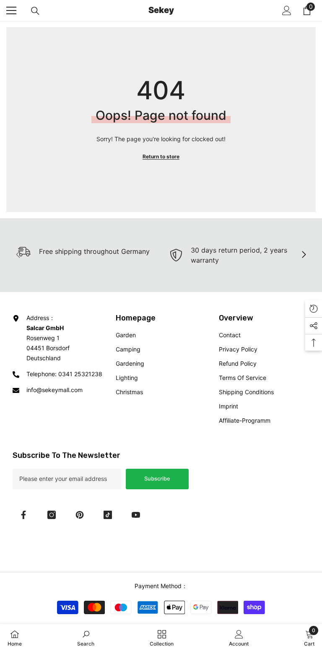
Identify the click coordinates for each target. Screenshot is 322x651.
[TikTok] (108, 515)
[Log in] (286, 10)
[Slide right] (303, 255)
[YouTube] (136, 515)
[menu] (11, 10)
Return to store (161, 156)
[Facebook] (23, 515)
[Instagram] (51, 515)
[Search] (35, 11)
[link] (238, 255)
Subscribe (157, 478)
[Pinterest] (80, 515)
